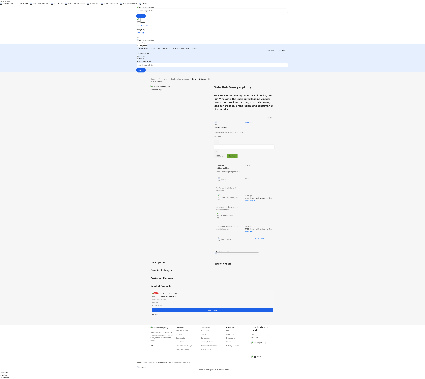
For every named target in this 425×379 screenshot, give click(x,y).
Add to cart (220, 156)
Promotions (205, 330)
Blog (228, 330)
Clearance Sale (181, 338)
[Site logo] (145, 7)
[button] (212, 310)
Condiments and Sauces (180, 79)
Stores (203, 334)
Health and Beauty (159, 299)
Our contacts (205, 338)
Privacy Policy (206, 349)
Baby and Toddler (182, 330)
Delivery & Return (207, 342)
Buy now (232, 156)
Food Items (163, 79)
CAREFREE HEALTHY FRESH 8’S (165, 296)
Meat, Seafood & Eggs (184, 346)
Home (153, 79)
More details (250, 201)
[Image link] (159, 327)
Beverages (179, 334)
